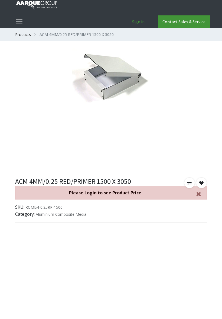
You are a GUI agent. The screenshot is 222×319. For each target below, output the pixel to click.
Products (23, 34)
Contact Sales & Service (183, 21)
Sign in (138, 21)
